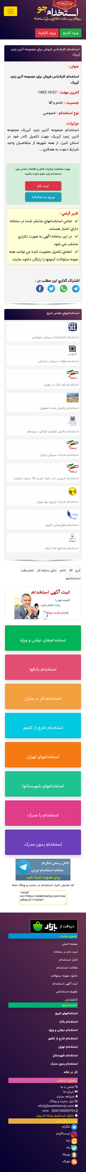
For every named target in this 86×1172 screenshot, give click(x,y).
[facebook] (40, 289)
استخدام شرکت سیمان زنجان (59, 455)
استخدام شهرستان (65, 1055)
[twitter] (51, 289)
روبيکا (66, 1154)
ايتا (68, 1141)
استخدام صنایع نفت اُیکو (62, 548)
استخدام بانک (68, 1022)
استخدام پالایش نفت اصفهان (59, 408)
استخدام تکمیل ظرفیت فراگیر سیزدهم (53, 431)
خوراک (66, 1161)
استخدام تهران (68, 1047)
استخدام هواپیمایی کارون (62, 525)
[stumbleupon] (76, 289)
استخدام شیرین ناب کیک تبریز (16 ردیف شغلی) (46, 478)
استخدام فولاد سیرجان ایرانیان (58, 361)
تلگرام (66, 1127)
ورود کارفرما (47, 33)
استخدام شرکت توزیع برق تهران (58, 502)
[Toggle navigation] (10, 11)
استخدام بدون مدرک (64, 1064)
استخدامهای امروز (66, 1013)
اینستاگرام (63, 1134)
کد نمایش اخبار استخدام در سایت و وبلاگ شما (43, 885)
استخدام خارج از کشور (63, 1038)
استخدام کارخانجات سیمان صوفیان (55, 337)
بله (68, 1147)
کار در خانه (71, 1072)
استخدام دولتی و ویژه (63, 1030)
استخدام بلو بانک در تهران (61, 385)
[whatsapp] (63, 289)
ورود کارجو (70, 33)
